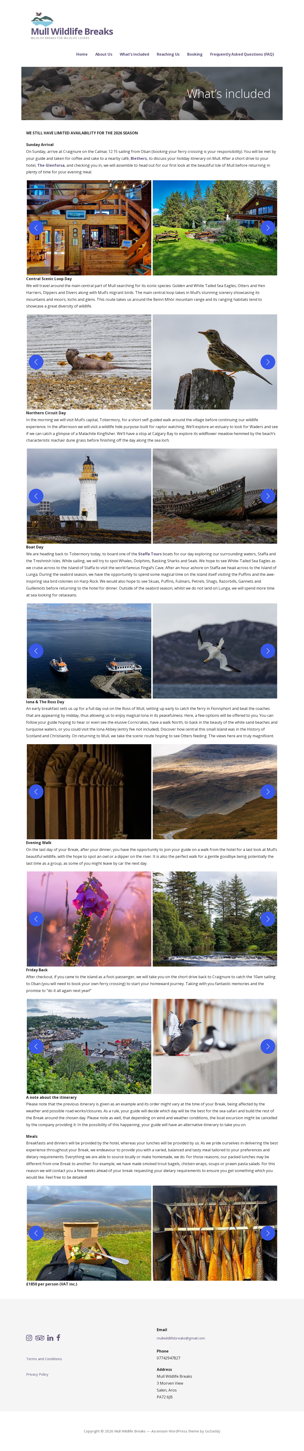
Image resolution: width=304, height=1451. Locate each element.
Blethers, (139, 158)
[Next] (268, 227)
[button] (89, 227)
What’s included (134, 54)
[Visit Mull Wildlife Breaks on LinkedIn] (50, 1338)
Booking (195, 54)
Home (81, 54)
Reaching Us (168, 54)
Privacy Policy (37, 1374)
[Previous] (36, 227)
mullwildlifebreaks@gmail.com (181, 1338)
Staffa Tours (150, 554)
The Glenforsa (51, 165)
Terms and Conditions (44, 1358)
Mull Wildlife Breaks (72, 31)
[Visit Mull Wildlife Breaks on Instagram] (29, 1338)
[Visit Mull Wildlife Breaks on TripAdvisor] (39, 1338)
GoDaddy (212, 1431)
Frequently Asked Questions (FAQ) (242, 54)
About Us (103, 54)
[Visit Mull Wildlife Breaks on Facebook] (58, 1338)
